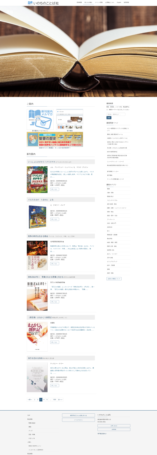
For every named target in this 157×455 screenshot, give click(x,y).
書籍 (30, 427)
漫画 (108, 269)
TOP (28, 415)
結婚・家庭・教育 (112, 242)
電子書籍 (109, 175)
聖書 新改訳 (32, 423)
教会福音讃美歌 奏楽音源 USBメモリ (117, 165)
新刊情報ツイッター (113, 171)
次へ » (60, 399)
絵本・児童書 (111, 265)
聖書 (108, 189)
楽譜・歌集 (110, 273)
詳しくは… (55, 189)
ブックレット (111, 219)
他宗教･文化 (110, 250)
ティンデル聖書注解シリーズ (115, 179)
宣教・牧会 (110, 211)
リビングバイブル (112, 200)
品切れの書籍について (114, 278)
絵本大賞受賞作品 (112, 151)
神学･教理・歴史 (112, 204)
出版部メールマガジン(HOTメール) (117, 138)
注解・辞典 (110, 192)
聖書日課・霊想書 (112, 234)
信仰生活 (109, 227)
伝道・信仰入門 (111, 223)
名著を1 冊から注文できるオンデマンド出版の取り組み (118, 143)
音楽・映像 (32, 434)
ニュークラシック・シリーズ (115, 161)
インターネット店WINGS (36, 450)
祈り (108, 231)
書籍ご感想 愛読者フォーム (115, 134)
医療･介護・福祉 (112, 246)
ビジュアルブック (112, 261)
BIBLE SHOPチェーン (35, 446)
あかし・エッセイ (112, 254)
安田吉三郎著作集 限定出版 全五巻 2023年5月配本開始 (117, 156)
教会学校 (109, 238)
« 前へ (30, 399)
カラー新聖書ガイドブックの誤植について (118, 129)
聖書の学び (110, 196)
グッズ (30, 430)
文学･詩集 (110, 257)
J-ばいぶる (32, 438)
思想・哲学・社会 (112, 215)
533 (54, 399)
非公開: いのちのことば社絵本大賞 (117, 148)
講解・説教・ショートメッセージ (116, 208)
